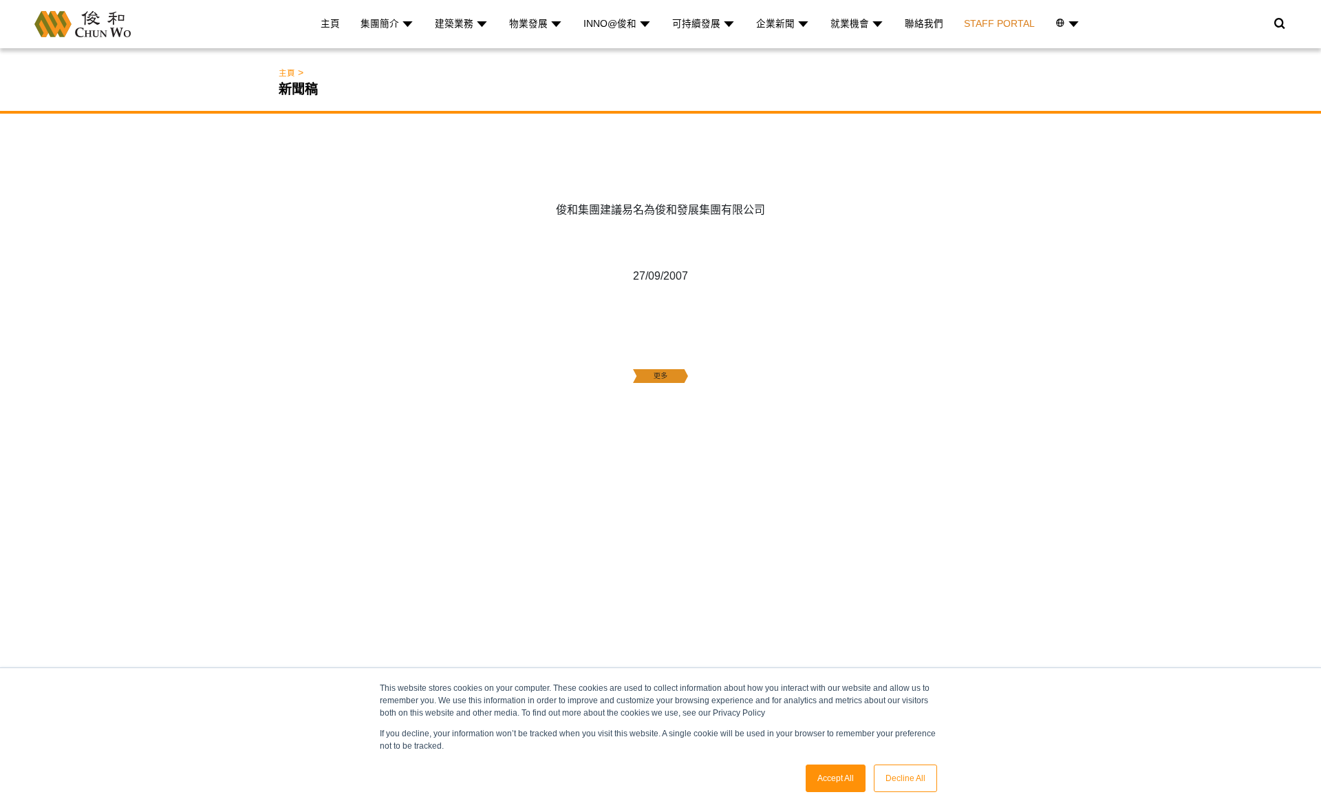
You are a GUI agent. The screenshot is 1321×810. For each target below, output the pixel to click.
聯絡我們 (924, 24)
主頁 (330, 24)
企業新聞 (775, 24)
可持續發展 (696, 24)
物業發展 (528, 24)
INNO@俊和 (609, 24)
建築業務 (454, 24)
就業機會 (849, 24)
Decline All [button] (905, 778)
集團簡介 (380, 24)
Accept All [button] (835, 778)
